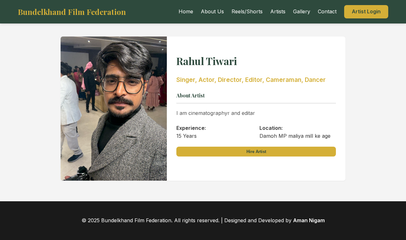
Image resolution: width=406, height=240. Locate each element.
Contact (327, 11)
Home (186, 11)
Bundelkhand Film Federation (72, 12)
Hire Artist (256, 151)
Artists (277, 11)
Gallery (301, 11)
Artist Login (366, 11)
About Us (212, 11)
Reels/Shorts (247, 11)
